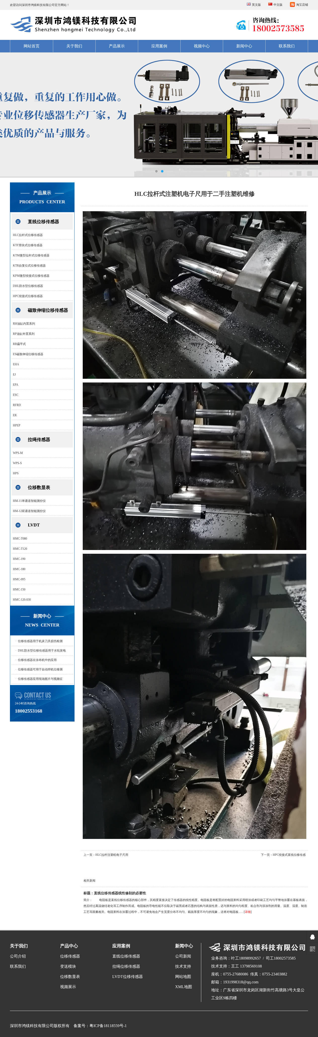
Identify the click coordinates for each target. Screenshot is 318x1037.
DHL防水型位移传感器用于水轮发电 (42, 650)
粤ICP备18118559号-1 (108, 1026)
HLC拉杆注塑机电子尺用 (111, 855)
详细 (248, 912)
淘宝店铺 (302, 4)
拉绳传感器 (39, 439)
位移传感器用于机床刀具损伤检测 (40, 641)
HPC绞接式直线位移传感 (289, 855)
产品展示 (117, 46)
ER (15, 415)
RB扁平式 (19, 344)
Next (309, 114)
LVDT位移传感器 (127, 976)
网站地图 (183, 976)
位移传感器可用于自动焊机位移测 (40, 669)
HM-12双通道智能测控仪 (29, 511)
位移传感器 (70, 956)
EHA (16, 364)
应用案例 (159, 46)
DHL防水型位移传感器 (28, 286)
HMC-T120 (20, 549)
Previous (8, 114)
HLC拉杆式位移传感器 (28, 235)
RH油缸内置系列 (24, 323)
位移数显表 (39, 487)
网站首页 (32, 46)
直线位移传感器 (43, 221)
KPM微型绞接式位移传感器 (31, 275)
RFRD (17, 405)
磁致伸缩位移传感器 (48, 310)
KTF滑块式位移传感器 (27, 245)
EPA (15, 384)
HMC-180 (19, 569)
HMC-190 (19, 559)
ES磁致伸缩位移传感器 (28, 354)
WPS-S (17, 463)
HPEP (16, 425)
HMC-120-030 (22, 599)
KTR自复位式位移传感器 (29, 265)
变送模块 (68, 966)
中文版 (278, 4)
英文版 (256, 4)
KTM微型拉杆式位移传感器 (31, 255)
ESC (15, 395)
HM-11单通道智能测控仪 (29, 501)
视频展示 (68, 987)
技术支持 (183, 966)
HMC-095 (19, 579)
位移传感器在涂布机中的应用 (37, 660)
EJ (14, 374)
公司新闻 (183, 956)
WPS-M (18, 453)
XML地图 (183, 987)
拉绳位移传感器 (126, 966)
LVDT (34, 524)
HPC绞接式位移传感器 (28, 296)
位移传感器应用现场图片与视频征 (40, 679)
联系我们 (287, 46)
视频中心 (202, 46)
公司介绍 (18, 956)
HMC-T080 (20, 538)
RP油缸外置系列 (24, 334)
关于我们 (74, 46)
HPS (16, 473)
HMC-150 (19, 589)
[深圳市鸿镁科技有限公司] (159, 115)
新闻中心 (244, 46)
